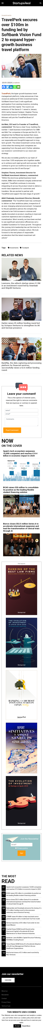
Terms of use (6, 1006)
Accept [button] (17, 1026)
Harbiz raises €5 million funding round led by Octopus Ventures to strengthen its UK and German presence (21, 325)
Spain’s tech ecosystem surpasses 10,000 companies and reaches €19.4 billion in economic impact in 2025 (20, 453)
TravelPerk (6, 93)
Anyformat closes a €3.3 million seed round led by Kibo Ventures (22, 953)
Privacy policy (22, 848)
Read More (26, 1026)
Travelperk (25, 248)
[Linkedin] (11, 87)
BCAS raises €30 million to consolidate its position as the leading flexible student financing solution (21, 489)
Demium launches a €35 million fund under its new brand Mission (22, 924)
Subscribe (8, 980)
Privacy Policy (6, 1002)
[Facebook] (4, 87)
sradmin (16, 83)
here (32, 1018)
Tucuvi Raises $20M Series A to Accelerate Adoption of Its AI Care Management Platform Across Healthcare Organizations (23, 946)
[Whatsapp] (15, 87)
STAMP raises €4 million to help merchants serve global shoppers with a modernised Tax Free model (23, 918)
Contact (4, 998)
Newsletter (5, 995)
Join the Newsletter (29, 839)
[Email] (18, 87)
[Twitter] (7, 87)
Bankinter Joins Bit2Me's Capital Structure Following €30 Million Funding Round (23, 939)
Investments (14, 248)
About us (5, 991)
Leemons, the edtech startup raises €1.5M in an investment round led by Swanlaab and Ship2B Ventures (21, 285)
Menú (3, 3)
